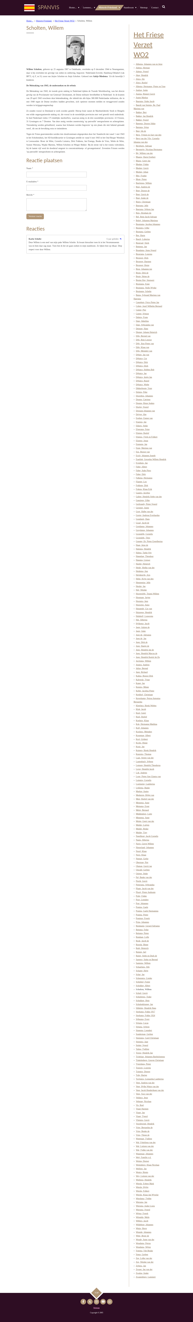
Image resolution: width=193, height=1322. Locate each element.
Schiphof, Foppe (143, 982)
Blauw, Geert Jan (143, 161)
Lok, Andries (141, 773)
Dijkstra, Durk (142, 366)
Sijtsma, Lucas (142, 1023)
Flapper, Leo (141, 482)
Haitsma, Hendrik (143, 549)
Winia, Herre (141, 1228)
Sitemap (96, 1308)
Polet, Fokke (141, 896)
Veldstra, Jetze (142, 1098)
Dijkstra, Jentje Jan (144, 377)
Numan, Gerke (142, 859)
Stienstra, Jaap (142, 1042)
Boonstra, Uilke (142, 228)
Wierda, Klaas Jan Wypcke (147, 1195)
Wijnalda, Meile (142, 1217)
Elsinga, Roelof (142, 433)
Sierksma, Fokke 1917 (145, 1012)
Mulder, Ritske (142, 829)
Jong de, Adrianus (143, 635)
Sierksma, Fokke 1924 (145, 1015)
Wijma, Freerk (142, 1213)
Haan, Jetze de (142, 545)
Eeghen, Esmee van (144, 418)
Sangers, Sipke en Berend (147, 959)
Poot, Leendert (142, 900)
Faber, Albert (141, 467)
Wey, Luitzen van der (145, 1176)
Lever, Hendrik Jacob (145, 769)
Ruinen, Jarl (141, 952)
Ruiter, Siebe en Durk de (146, 956)
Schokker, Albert (143, 986)
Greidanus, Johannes (144, 526)
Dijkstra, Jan (141, 373)
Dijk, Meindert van (144, 351)
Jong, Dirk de (141, 642)
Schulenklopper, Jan (144, 1004)
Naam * (29, 168)
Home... (29, 21)
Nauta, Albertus (142, 840)
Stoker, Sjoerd (142, 1045)
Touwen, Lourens (143, 1068)
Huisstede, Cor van (144, 609)
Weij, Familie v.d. (143, 1157)
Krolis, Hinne (141, 743)
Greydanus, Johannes (145, 530)
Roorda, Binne (142, 945)
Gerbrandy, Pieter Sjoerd (146, 504)
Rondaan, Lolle (142, 937)
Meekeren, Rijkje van (145, 795)
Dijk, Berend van (143, 336)
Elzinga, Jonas (142, 441)
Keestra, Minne (142, 687)
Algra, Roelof (141, 83)
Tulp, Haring (141, 1075)
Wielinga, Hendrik (144, 1180)
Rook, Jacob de (142, 941)
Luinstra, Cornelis (143, 780)
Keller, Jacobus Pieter (145, 691)
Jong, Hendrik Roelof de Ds (148, 657)
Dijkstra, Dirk (142, 362)
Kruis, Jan (140, 747)
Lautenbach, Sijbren (144, 761)
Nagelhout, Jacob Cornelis (147, 836)
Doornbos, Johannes (144, 396)
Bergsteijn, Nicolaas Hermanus (149, 149)
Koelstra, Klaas (142, 720)
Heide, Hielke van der (145, 568)
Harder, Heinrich (143, 564)
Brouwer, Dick (142, 258)
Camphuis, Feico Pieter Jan (147, 302)
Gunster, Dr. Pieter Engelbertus (149, 541)
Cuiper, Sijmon (142, 314)
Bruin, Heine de (142, 276)
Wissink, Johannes (143, 1232)
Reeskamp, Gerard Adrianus (148, 926)
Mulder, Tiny (141, 832)
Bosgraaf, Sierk (142, 243)
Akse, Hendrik (142, 75)
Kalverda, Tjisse (143, 680)
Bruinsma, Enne (143, 284)
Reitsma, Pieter (142, 933)
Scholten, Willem (84, 21)
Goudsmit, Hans (143, 519)
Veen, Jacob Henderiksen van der (150, 1090)
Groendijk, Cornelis (144, 534)
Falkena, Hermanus (144, 478)
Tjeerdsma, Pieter (143, 1064)
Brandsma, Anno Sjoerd (146, 250)
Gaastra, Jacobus (143, 493)
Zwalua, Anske (142, 1273)
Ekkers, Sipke (142, 426)
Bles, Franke (141, 176)
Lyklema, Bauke (143, 788)
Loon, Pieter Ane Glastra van (148, 776)
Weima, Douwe (142, 1161)
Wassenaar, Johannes (144, 1154)
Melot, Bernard (142, 810)
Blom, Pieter (141, 179)
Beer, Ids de (141, 131)
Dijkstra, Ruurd (142, 381)
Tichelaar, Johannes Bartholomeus (150, 1057)
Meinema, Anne (142, 803)
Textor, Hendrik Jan (144, 1053)
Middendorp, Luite (144, 814)
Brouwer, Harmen (143, 261)
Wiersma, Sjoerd (143, 1210)
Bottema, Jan (141, 246)
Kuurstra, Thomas (143, 754)
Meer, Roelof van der (145, 799)
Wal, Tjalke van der (144, 1150)
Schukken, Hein (142, 1000)
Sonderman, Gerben (144, 1034)
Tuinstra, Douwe (143, 1071)
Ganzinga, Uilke (143, 500)
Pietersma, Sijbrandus (145, 885)
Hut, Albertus (141, 620)
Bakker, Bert (141, 112)
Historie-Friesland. (44, 21)
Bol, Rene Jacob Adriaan (146, 217)
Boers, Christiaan (143, 202)
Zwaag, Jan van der (144, 1269)
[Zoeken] (163, 7)
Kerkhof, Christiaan (144, 694)
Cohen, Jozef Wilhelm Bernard (149, 306)
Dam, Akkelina (142, 321)
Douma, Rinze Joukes (145, 403)
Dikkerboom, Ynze (144, 388)
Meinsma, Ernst (142, 806)
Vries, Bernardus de (144, 1127)
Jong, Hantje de (142, 646)
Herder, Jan (141, 586)
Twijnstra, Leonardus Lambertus (150, 1079)
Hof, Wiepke (141, 590)
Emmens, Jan (141, 444)
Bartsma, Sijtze (142, 127)
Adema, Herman (143, 68)
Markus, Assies (142, 791)
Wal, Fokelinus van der (146, 1142)
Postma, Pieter (142, 915)
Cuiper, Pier (141, 310)
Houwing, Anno (142, 605)
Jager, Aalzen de (143, 627)
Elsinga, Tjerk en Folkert (146, 437)
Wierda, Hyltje (142, 1187)
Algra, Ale (140, 79)
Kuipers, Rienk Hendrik (146, 750)
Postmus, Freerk (143, 918)
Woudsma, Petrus (143, 1243)
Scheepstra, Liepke (144, 978)
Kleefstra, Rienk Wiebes (146, 706)
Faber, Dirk (141, 474)
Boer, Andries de (143, 187)
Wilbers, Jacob (142, 1221)
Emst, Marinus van (144, 448)
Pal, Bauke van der (144, 877)
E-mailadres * (32, 181)
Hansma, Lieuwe (143, 560)
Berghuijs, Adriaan (144, 146)
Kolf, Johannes (142, 728)
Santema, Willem (143, 963)
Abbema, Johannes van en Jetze (149, 64)
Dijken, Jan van (142, 355)
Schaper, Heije (142, 971)
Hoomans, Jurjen (143, 597)
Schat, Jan (140, 974)
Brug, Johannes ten (144, 269)
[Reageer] (120, 239)
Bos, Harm (140, 235)
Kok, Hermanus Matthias (146, 724)
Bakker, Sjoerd (142, 120)
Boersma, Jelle (142, 205)
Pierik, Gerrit (141, 881)
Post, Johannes (142, 903)
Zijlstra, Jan (141, 1266)
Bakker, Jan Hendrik (144, 116)
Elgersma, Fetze (143, 429)
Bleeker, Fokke (142, 164)
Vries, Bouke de (142, 1131)
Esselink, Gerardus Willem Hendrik (151, 459)
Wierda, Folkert (142, 1191)
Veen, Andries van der (145, 1083)
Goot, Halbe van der (144, 511)
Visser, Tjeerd (142, 1116)
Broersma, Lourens (144, 254)
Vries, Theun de (142, 1135)
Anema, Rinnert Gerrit (145, 94)
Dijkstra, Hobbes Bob (145, 370)
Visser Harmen (142, 1109)
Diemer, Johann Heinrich (146, 332)
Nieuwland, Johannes (145, 847)
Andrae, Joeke (142, 90)
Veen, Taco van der (144, 1094)
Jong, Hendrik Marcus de (146, 653)
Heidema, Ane (142, 571)
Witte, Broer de (142, 1236)
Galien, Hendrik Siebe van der (149, 497)
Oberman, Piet (142, 862)
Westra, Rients (142, 1172)
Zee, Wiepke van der (144, 1262)
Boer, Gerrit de (142, 194)
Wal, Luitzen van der (145, 1146)
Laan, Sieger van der (145, 758)
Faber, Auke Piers (143, 470)
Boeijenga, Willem (144, 183)
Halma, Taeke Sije (144, 553)
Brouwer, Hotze (142, 265)
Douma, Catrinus (143, 399)
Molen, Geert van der (145, 821)
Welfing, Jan (141, 1169)
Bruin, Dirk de (142, 273)
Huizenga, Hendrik (144, 612)
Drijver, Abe (141, 414)
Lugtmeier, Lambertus (145, 784)
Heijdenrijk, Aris (143, 575)
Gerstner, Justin (142, 508)
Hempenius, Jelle (143, 582)
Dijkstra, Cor (141, 358)
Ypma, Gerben (142, 1254)
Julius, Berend (142, 668)
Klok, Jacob (141, 709)
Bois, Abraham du (143, 213)
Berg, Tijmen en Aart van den (148, 135)
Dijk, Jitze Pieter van (145, 343)
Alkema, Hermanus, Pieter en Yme (150, 86)
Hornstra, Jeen (142, 601)
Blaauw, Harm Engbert (145, 157)
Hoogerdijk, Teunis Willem (147, 594)
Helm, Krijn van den (144, 579)
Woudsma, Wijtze (143, 1247)
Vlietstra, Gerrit (142, 1120)
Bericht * (30, 195)
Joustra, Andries (142, 665)
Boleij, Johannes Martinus (147, 220)
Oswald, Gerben (143, 870)
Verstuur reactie (35, 216)
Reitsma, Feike (142, 930)
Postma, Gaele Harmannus (147, 911)
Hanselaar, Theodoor (144, 556)
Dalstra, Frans (142, 317)
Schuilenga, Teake (143, 997)
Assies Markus (142, 98)
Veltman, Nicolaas (143, 1101)
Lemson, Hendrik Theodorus (148, 765)
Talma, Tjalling (142, 1049)
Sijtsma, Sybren (142, 1027)
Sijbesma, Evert (142, 1019)
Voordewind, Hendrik (145, 1124)
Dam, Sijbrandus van (145, 325)
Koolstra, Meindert (144, 732)
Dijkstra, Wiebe (142, 384)
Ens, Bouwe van (143, 452)
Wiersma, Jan (141, 1202)
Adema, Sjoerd (142, 71)
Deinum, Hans (142, 329)
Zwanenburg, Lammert (146, 1277)
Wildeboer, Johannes (144, 1225)
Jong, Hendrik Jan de (145, 650)
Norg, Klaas (141, 855)
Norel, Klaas (141, 851)
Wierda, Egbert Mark (145, 1184)
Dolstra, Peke (141, 392)
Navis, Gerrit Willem (145, 844)
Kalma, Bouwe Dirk (144, 676)
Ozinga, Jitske (142, 873)
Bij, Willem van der (144, 153)
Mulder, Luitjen (142, 825)
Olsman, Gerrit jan (144, 866)
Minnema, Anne (142, 818)
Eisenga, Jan (141, 422)
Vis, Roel (140, 1105)
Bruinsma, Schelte (143, 291)
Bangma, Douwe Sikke (145, 123)
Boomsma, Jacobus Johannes (148, 224)
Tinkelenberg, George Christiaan (150, 1060)
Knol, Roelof (141, 717)
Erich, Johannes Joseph (145, 455)
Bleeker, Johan (142, 172)
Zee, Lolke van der (144, 1258)
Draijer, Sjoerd (142, 407)
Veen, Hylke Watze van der (147, 1086)
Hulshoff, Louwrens (144, 616)
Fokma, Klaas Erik (144, 489)
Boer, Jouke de (142, 198)
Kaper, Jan (140, 683)
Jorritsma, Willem (143, 661)
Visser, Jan (140, 1112)
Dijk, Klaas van (142, 347)
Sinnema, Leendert (144, 1030)
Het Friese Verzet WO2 (64, 21)
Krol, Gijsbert (142, 739)
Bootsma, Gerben (143, 232)
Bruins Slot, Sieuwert (145, 280)
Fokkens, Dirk (142, 485)
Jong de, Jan (141, 638)
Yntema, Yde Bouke (144, 1251)
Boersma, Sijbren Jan (145, 209)
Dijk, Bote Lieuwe (144, 340)
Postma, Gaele (142, 907)
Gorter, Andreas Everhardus (148, 515)
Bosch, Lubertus (143, 239)
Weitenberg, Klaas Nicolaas (147, 1165)
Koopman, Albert (143, 735)
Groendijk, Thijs (143, 538)
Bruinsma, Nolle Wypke (146, 288)
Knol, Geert (141, 713)
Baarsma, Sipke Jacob (145, 101)
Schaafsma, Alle (143, 967)
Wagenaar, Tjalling (144, 1139)
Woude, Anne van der (145, 1239)
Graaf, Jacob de (142, 523)
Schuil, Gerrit (142, 993)
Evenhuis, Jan (142, 463)
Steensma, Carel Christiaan (147, 1038)
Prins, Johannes (142, 922)
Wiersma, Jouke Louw (145, 1206)
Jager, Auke (141, 631)
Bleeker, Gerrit (142, 168)
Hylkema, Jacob (142, 623)
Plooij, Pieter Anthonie (145, 892)
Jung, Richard (142, 672)
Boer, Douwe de (143, 191)
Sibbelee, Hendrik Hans (146, 1008)
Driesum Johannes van (145, 411)
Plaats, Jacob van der (145, 888)
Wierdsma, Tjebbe (143, 1198)
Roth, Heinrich (142, 948)
